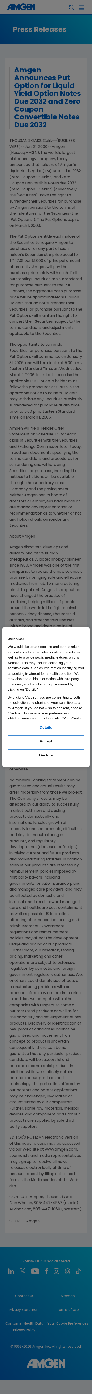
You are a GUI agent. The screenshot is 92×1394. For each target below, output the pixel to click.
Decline (46, 755)
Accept (46, 741)
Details (46, 727)
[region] (46, 697)
